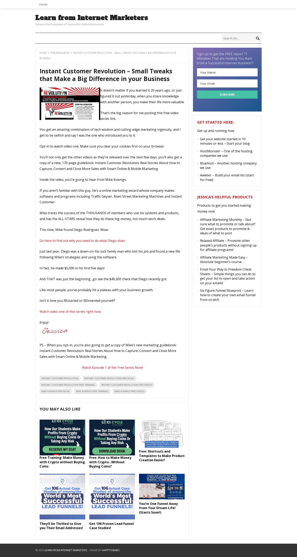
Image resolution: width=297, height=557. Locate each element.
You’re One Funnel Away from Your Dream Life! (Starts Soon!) (158, 508)
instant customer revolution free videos (126, 384)
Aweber (206, 175)
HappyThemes (111, 550)
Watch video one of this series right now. (70, 311)
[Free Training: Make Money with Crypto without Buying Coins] (62, 454)
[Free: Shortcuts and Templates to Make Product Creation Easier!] (162, 448)
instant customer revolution (59, 378)
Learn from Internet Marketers (91, 18)
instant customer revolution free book (109, 378)
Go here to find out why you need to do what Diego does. (82, 240)
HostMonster (210, 151)
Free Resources (60, 53)
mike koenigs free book (55, 391)
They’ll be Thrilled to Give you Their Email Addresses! (61, 525)
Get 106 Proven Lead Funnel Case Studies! (111, 525)
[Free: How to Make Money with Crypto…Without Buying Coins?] (112, 454)
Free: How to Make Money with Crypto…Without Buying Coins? (110, 462)
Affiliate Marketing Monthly (221, 219)
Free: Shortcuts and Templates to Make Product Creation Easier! (162, 455)
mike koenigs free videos (129, 391)
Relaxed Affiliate (212, 240)
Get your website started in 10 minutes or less (222, 141)
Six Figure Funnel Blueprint (220, 290)
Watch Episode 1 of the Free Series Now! (112, 367)
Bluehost (207, 163)
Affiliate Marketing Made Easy (222, 257)
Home (43, 4)
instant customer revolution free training (68, 384)
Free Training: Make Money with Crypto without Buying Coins (62, 462)
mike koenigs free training (92, 391)
